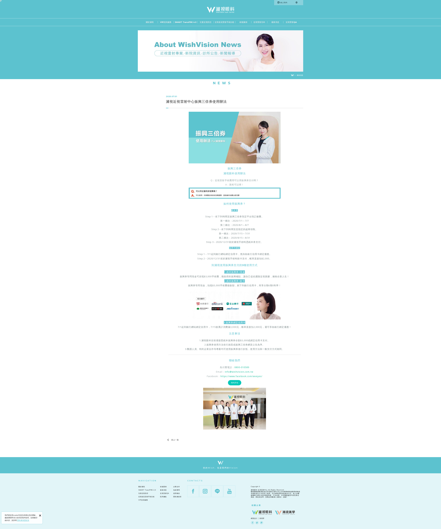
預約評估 (234, 383)
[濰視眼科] (262, 512)
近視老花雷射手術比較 (224, 22)
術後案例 (243, 22)
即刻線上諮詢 (434, 200)
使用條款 (176, 493)
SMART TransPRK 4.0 (185, 22)
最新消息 (275, 22)
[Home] (292, 75)
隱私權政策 (177, 497)
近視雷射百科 (259, 22)
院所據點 (163, 497)
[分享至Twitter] (257, 522)
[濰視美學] (285, 512)
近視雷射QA (291, 22)
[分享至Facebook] (252, 522)
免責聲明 (176, 490)
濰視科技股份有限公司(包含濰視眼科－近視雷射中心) (220, 10)
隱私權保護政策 (23, 520)
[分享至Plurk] (261, 522)
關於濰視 (150, 22)
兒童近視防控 (205, 22)
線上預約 (283, 2)
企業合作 (176, 487)
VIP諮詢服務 (165, 22)
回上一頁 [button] (175, 440)
